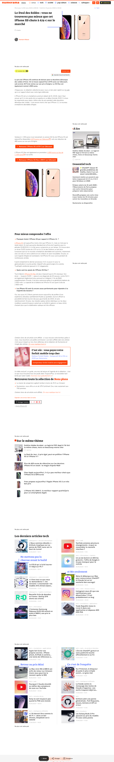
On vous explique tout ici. (52, 392)
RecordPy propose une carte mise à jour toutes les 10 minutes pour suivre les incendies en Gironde (85, 197)
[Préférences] (97, 2)
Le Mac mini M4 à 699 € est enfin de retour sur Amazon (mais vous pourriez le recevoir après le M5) (40, 672)
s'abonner (106, 3)
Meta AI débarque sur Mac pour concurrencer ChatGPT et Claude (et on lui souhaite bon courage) (87, 579)
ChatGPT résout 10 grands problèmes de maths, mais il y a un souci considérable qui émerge (89, 171)
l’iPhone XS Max (30, 274)
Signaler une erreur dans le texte (25, 398)
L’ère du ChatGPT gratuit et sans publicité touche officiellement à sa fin (87, 653)
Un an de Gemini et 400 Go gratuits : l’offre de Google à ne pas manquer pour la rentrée (87, 561)
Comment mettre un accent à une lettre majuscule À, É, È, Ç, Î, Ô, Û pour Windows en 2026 (85, 179)
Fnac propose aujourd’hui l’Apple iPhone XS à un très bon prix (46, 483)
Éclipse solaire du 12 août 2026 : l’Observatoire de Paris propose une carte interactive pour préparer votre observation (85, 188)
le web (67, 90)
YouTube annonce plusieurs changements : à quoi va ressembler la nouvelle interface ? (87, 546)
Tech (97, 8)
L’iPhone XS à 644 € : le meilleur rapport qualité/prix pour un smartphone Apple (46, 492)
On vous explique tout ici (37, 344)
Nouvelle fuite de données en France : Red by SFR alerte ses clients (40, 596)
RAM (60, 278)
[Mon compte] (93, 2)
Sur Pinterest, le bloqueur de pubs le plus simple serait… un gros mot (87, 671)
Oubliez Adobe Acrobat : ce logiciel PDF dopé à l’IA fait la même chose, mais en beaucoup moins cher (47, 446)
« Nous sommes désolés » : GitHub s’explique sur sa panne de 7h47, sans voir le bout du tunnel (40, 546)
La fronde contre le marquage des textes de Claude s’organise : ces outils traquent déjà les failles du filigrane (86, 687)
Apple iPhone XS (21, 406)
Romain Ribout (24, 39)
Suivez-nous (65, 71)
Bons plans (61, 379)
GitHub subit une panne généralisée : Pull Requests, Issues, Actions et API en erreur (87, 702)
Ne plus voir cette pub (22, 66)
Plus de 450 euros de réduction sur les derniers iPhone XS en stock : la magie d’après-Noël (44, 464)
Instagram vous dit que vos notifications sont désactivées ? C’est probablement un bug (87, 594)
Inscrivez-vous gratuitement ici (41, 376)
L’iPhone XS (19, 243)
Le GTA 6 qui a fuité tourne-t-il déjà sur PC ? (40, 566)
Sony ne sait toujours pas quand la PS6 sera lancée (40, 700)
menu (23, 2)
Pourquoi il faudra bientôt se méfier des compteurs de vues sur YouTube (40, 686)
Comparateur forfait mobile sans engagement (49, 363)
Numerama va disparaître (83, 203)
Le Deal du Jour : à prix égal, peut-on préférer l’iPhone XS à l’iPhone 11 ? (46, 455)
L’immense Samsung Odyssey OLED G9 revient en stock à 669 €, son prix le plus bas (41, 612)
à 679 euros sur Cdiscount (39, 139)
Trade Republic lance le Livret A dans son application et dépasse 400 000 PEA (87, 609)
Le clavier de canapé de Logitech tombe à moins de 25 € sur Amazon (41, 383)
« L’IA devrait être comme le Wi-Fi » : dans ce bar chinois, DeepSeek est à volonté (41, 717)
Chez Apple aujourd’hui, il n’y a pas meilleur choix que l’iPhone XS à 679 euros (47, 474)
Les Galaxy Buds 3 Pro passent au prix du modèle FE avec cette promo (87, 716)
